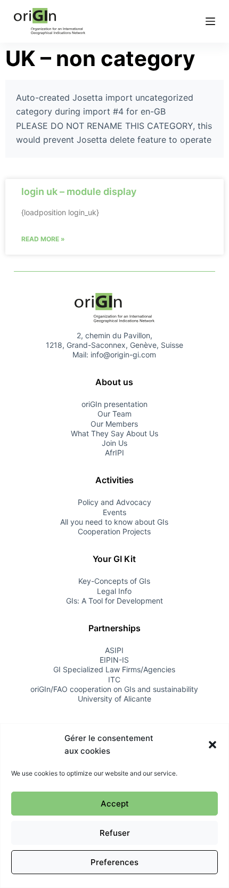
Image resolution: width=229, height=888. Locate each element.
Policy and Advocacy (114, 502)
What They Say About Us (114, 433)
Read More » (43, 239)
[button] (212, 744)
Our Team (114, 413)
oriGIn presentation (114, 404)
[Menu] (210, 21)
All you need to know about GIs (114, 521)
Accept (115, 804)
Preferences (114, 862)
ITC (114, 679)
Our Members (114, 423)
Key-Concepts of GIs (114, 580)
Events (114, 512)
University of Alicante (114, 698)
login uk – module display (78, 191)
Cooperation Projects (114, 531)
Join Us (114, 442)
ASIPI (114, 650)
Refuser (115, 833)
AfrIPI (114, 452)
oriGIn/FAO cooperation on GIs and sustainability (114, 689)
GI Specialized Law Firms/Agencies (114, 669)
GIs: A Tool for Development (114, 600)
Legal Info (114, 591)
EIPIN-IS (114, 659)
